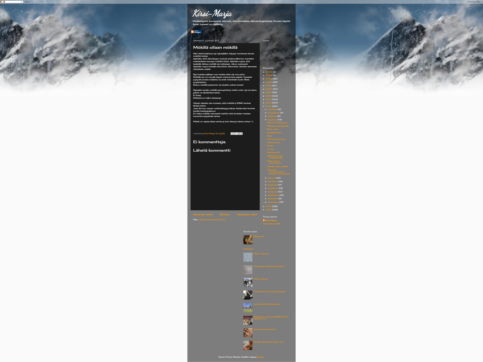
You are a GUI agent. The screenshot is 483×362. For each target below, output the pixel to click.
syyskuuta (273, 120)
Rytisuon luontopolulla (278, 126)
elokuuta (272, 178)
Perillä (270, 146)
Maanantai (259, 236)
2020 (269, 89)
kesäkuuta (273, 185)
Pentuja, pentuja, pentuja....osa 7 (269, 342)
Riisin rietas (272, 129)
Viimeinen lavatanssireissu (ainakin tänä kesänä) (278, 172)
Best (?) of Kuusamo (277, 123)
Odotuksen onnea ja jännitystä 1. (269, 266)
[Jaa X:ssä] (236, 133)
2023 (269, 79)
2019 (269, 92)
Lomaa (270, 149)
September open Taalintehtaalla (275, 157)
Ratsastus (248, 249)
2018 (269, 96)
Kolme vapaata (261, 279)
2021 (269, 86)
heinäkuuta (273, 181)
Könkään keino (274, 132)
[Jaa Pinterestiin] (241, 133)
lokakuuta (272, 116)
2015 (269, 106)
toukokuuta (273, 188)
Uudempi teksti (203, 214)
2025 (269, 72)
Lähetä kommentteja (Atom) (211, 220)
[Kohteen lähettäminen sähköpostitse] (232, 133)
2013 (269, 210)
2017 (269, 99)
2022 (269, 82)
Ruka (269, 136)
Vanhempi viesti (247, 214)
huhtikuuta (273, 192)
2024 (269, 75)
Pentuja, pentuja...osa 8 (265, 329)
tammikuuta (273, 202)
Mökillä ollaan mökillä (277, 166)
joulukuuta (273, 109)
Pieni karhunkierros (276, 139)
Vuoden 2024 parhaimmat (267, 304)
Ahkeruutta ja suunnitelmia (274, 162)
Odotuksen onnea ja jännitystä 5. (270, 292)
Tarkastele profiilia (271, 224)
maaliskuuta (274, 195)
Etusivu (225, 214)
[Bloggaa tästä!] (234, 133)
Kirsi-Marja (212, 13)
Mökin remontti (261, 254)
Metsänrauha (273, 152)
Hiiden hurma (273, 142)
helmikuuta (273, 199)
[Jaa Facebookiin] (239, 133)
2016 (269, 103)
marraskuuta (274, 113)
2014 (269, 206)
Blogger (260, 357)
